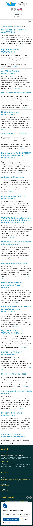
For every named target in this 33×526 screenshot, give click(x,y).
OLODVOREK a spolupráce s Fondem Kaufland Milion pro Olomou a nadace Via (16, 220)
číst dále (22, 45)
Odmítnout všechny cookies (10, 522)
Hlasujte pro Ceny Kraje (13, 374)
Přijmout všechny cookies (11, 519)
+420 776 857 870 (16, 15)
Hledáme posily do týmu (14, 264)
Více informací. (24, 516)
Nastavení (24, 519)
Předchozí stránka (6, 26)
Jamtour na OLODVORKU (14, 134)
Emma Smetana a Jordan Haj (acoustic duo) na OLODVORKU (16, 309)
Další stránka (17, 26)
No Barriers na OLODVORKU (16, 93)
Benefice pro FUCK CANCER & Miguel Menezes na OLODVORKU (16, 155)
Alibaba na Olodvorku (12, 177)
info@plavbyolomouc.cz (8, 491)
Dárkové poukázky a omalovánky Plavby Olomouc (12, 285)
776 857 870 (5, 486)
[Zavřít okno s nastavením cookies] (30, 504)
